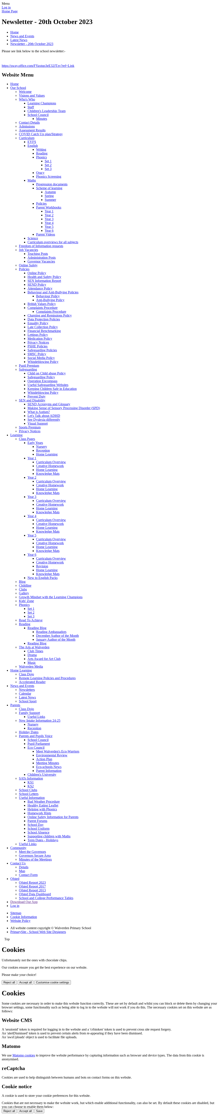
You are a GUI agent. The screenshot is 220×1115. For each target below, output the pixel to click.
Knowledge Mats (48, 473)
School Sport (28, 701)
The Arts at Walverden (34, 647)
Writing (41, 149)
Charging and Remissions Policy (50, 315)
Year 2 (49, 215)
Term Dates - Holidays (43, 840)
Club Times (35, 651)
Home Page (10, 11)
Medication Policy (40, 338)
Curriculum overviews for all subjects (53, 242)
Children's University (42, 774)
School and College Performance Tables (46, 898)
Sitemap (15, 913)
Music (32, 662)
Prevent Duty (37, 396)
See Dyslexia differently (44, 419)
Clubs (23, 589)
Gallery (24, 593)
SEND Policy (37, 284)
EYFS (32, 142)
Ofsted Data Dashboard (35, 894)
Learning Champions (42, 103)
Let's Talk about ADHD (44, 416)
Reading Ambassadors (51, 632)
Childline (25, 585)
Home (14, 32)
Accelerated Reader (32, 682)
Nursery (41, 446)
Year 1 (49, 211)
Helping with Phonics (42, 809)
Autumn (50, 192)
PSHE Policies (37, 346)
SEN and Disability (32, 400)
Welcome (25, 91)
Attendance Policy (40, 288)
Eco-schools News (48, 767)
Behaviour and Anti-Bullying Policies (53, 292)
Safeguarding (28, 369)
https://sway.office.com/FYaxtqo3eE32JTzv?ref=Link (38, 66)
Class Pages (27, 439)
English (33, 145)
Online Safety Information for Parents (53, 817)
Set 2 (48, 165)
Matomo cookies (23, 1055)
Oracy (40, 172)
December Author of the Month (57, 635)
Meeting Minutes (47, 763)
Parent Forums (37, 821)
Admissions (27, 126)
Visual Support (38, 423)
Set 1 (48, 161)
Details (23, 867)
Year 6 (49, 230)
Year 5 (49, 226)
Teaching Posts (38, 253)
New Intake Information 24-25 (39, 720)
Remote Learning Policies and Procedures (47, 678)
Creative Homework (50, 466)
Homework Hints (39, 813)
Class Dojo (26, 674)
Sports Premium (30, 427)
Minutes (41, 118)
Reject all (9, 982)
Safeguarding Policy (41, 377)
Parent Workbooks (48, 207)
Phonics (41, 157)
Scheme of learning (49, 188)
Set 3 (48, 169)
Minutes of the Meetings (35, 859)
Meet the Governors (32, 852)
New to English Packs (43, 578)
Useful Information (32, 797)
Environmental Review (51, 755)
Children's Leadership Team (47, 111)
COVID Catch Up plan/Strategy (41, 134)
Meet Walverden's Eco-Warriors (57, 751)
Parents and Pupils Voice (35, 736)
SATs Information (31, 778)
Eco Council (36, 747)
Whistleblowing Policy (43, 362)
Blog (22, 581)
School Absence (38, 832)
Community (18, 848)
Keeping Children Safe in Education (52, 389)
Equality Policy (38, 323)
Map (22, 871)
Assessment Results (32, 130)
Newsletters (27, 689)
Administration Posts (42, 257)
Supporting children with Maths (49, 836)
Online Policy (37, 273)
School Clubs (28, 790)
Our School (18, 88)
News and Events (22, 36)
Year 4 (49, 223)
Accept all (25, 982)
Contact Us (18, 863)
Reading (41, 153)
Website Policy (20, 921)
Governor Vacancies (41, 261)
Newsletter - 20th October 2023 (31, 44)
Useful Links (36, 716)
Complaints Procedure (43, 308)
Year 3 (49, 219)
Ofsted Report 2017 (32, 886)
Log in (6, 7)
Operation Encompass (42, 381)
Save (39, 1111)
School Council (38, 115)
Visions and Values (32, 95)
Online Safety (28, 265)
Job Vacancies (28, 250)
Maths (32, 180)
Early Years (35, 443)
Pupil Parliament (39, 743)
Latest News (18, 40)
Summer (50, 199)
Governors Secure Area (35, 855)
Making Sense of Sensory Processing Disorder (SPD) (64, 408)
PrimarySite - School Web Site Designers (38, 932)
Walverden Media (31, 666)
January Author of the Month (55, 639)
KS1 (31, 782)
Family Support (29, 713)
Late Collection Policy (43, 327)
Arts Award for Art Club (44, 659)
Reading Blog (37, 628)
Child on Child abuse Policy (47, 373)
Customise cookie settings (52, 982)
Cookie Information (23, 917)
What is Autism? (39, 412)
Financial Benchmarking (44, 331)
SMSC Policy (37, 354)
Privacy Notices (38, 342)
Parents (15, 705)
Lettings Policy (38, 335)
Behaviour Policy (48, 296)
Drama (32, 655)
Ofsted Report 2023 (32, 882)
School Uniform (38, 828)
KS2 (31, 786)
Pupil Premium (29, 365)
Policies (41, 203)
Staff (31, 107)
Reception (43, 450)
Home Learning (47, 454)
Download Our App (24, 902)
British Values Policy (42, 304)
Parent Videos (45, 234)
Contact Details (29, 122)
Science (33, 238)
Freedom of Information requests (41, 246)
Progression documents (51, 184)
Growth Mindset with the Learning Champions (50, 597)
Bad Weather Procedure (44, 801)
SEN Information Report (44, 281)
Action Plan (44, 759)
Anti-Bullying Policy (50, 300)
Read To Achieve (31, 620)
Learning (16, 435)
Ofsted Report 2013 (32, 890)
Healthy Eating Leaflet (43, 805)
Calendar (25, 693)
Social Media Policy (41, 358)
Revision (42, 566)
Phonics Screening (48, 176)
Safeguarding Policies (42, 350)
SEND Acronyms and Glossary (49, 404)
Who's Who (27, 99)
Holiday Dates (28, 732)
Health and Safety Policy (44, 277)
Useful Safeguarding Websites (48, 385)
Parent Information (48, 770)
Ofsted (14, 879)
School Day (36, 824)
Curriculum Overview (51, 462)
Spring (49, 196)
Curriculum (26, 138)
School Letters (28, 794)
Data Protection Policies (44, 319)
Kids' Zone (26, 601)
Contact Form (28, 875)
